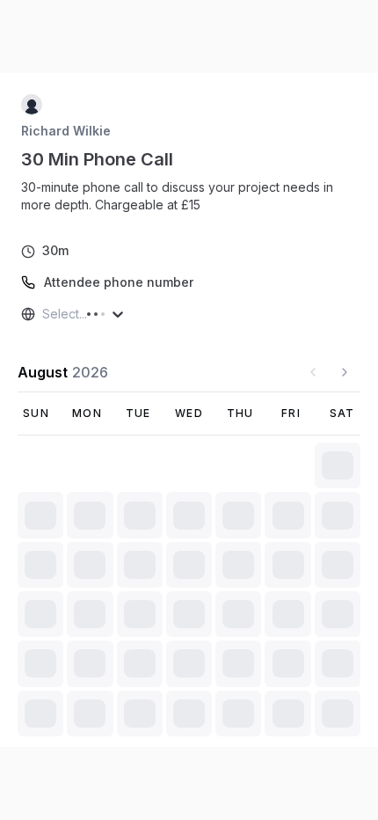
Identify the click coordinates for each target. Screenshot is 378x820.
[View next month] (344, 372)
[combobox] (44, 314)
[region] (189, 196)
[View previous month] (313, 372)
